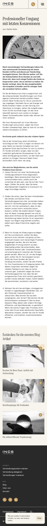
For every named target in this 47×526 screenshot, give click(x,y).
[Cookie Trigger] (31, 511)
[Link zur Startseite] (8, 4)
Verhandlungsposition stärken (15, 468)
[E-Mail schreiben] (10, 500)
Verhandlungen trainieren (13, 475)
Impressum (21, 512)
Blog (4, 485)
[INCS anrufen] (33, 4)
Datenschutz (8, 512)
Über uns (6, 488)
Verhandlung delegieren (12, 472)
